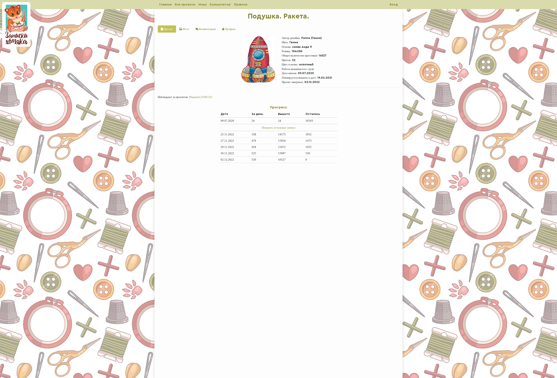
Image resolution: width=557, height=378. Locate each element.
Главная (165, 4)
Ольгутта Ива (263, 74)
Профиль (230, 29)
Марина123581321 (201, 97)
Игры (202, 4)
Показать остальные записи (278, 127)
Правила (240, 4)
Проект (168, 29)
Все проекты (185, 4)
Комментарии (207, 29)
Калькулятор (220, 4)
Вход (394, 4)
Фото (185, 29)
